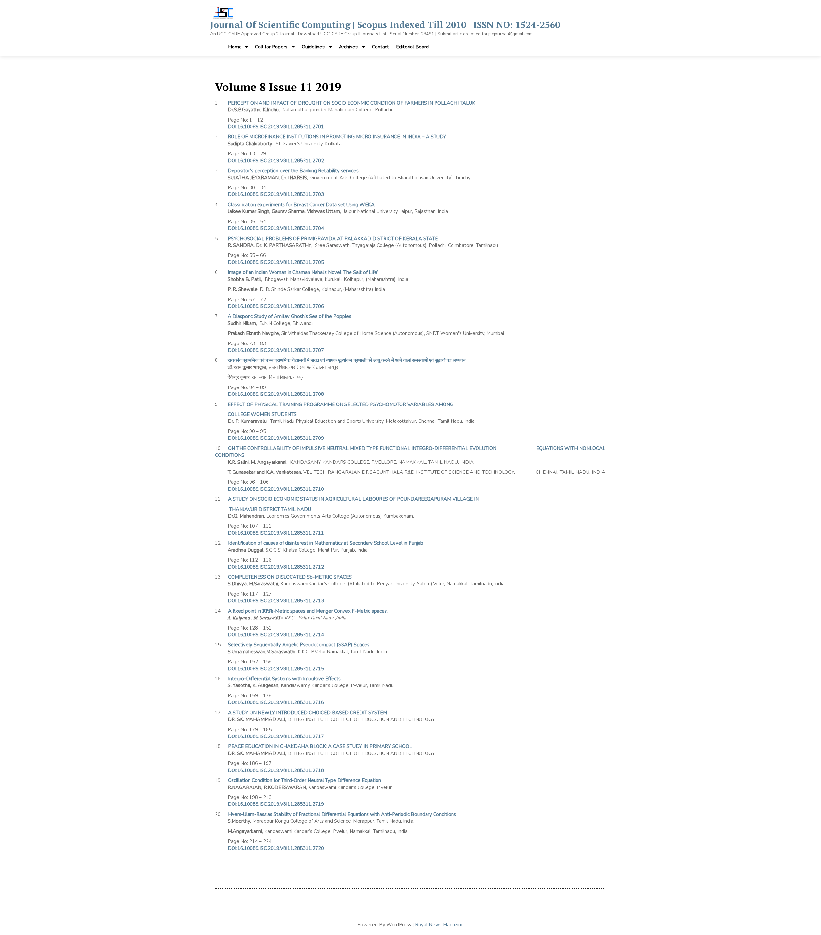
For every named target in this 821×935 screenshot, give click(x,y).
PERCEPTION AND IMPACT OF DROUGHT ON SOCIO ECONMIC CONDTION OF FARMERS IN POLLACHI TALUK (351, 103)
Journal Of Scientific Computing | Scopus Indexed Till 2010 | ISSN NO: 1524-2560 (385, 24)
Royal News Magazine (439, 925)
